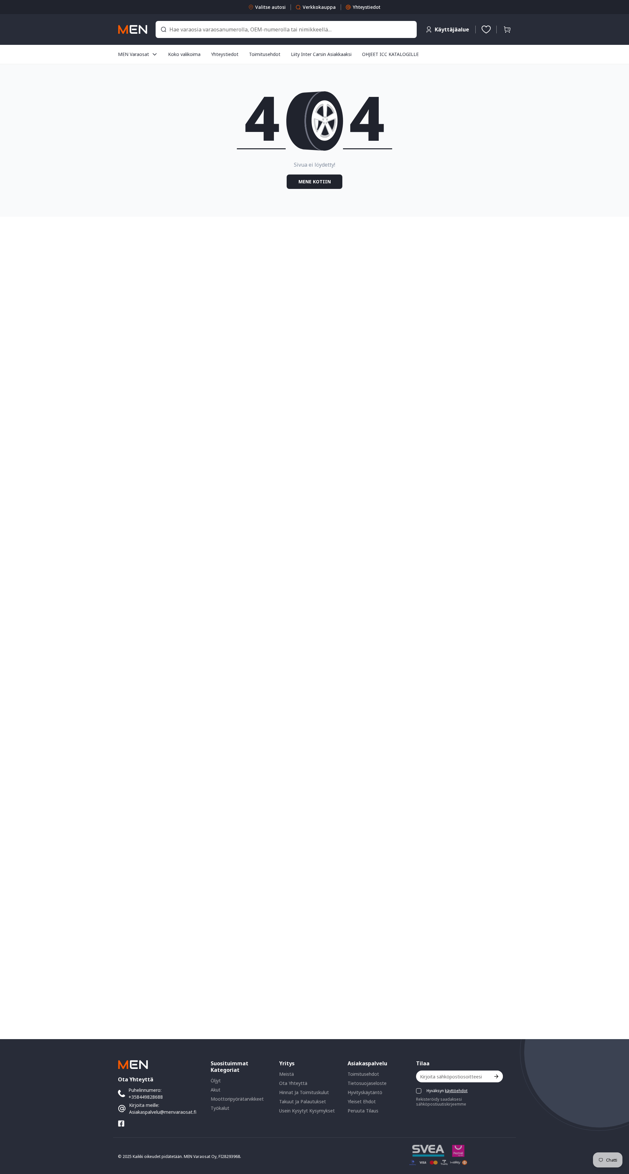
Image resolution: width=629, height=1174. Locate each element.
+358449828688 (145, 1097)
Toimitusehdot (363, 1074)
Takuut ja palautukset (302, 1101)
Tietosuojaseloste (367, 1083)
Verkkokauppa (319, 7)
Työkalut (220, 1108)
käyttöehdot (456, 1090)
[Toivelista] (486, 29)
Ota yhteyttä (293, 1083)
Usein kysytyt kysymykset (307, 1111)
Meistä (286, 1074)
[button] (507, 29)
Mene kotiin (314, 181)
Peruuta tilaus (363, 1111)
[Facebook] (121, 1123)
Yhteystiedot (366, 7)
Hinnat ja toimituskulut (304, 1092)
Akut (215, 1090)
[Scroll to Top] (616, 1138)
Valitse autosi (270, 7)
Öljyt (216, 1080)
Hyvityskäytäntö (365, 1092)
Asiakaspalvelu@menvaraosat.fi (162, 1112)
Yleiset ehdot (362, 1101)
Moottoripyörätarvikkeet (237, 1099)
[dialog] (23, 1169)
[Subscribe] (496, 1076)
